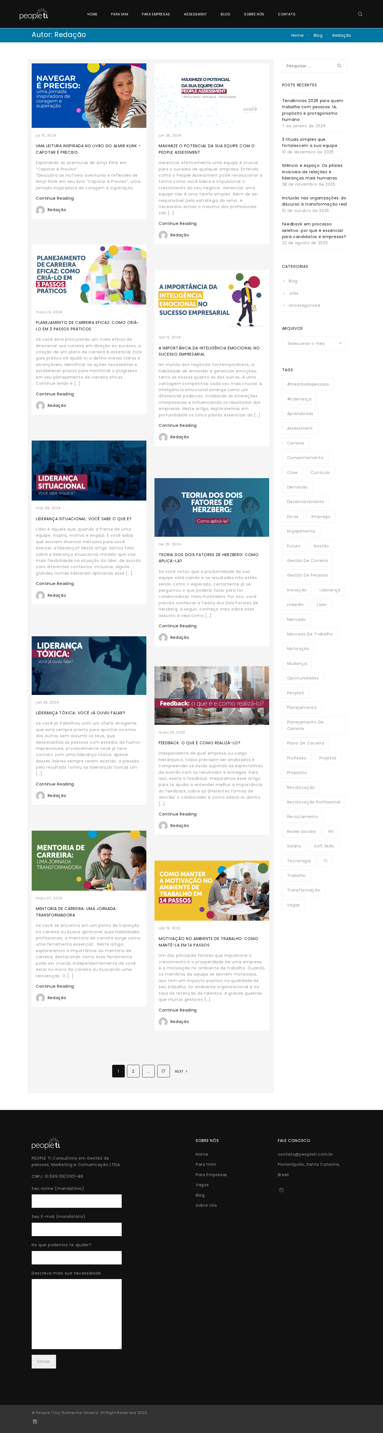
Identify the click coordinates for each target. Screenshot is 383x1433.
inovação (297, 590)
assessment (300, 428)
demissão (297, 487)
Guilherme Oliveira (79, 1412)
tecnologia (299, 861)
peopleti (295, 693)
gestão (321, 546)
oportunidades (303, 678)
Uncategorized (304, 305)
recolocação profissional (314, 802)
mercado (296, 619)
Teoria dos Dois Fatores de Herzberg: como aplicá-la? (209, 558)
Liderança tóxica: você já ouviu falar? (80, 713)
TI (325, 861)
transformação (303, 890)
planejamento (302, 707)
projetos (328, 758)
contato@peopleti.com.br (305, 1154)
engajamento (301, 531)
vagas (293, 905)
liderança (330, 590)
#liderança (299, 399)
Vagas (202, 1185)
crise (292, 472)
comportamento (305, 457)
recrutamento (302, 816)
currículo (320, 472)
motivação (298, 648)
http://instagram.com (281, 1191)
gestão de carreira (307, 560)
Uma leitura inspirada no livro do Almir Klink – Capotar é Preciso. (88, 149)
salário (294, 846)
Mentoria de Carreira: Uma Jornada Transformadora (76, 912)
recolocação (301, 787)
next (179, 1071)
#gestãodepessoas (308, 384)
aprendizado (300, 413)
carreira (295, 443)
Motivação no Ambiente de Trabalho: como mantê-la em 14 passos (208, 942)
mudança (297, 663)
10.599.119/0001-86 (64, 1176)
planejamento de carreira (305, 725)
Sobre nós (254, 14)
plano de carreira (305, 743)
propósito (297, 772)
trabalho (296, 875)
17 (163, 1071)
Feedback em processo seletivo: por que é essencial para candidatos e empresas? (314, 230)
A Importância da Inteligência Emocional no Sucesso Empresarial (209, 351)
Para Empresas (156, 14)
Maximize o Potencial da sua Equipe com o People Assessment (207, 149)
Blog (225, 14)
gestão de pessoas (307, 575)
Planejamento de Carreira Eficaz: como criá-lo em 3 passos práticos (87, 325)
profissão (296, 758)
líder (322, 604)
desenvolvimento (306, 501)
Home (92, 14)
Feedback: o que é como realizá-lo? (200, 743)
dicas (293, 516)
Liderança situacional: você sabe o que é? (84, 519)
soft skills (324, 846)
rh (331, 831)
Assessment (195, 14)
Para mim (119, 14)
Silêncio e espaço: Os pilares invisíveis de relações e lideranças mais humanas (312, 172)
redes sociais (301, 831)
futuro (294, 546)
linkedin (295, 604)
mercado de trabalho (310, 634)
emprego (321, 516)
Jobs (294, 293)
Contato (286, 14)
